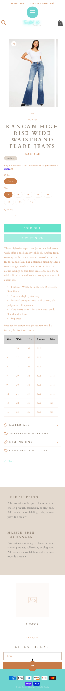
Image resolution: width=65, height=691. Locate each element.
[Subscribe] (32, 665)
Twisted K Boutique (28, 687)
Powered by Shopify (42, 687)
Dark (12, 182)
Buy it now (32, 238)
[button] (3, 22)
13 (22, 202)
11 (11, 202)
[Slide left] (25, 113)
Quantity (8, 209)
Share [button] (11, 461)
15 (33, 202)
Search (32, 637)
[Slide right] (40, 113)
